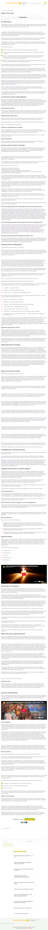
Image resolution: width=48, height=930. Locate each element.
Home (3, 10)
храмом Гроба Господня (40, 419)
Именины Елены (10, 463)
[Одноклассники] (23, 822)
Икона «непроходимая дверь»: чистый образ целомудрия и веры (23, 895)
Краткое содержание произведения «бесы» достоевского (22, 863)
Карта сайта (7, 923)
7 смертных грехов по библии (21, 913)
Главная (2, 923)
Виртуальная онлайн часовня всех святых (23, 889)
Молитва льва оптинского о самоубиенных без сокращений (21, 876)
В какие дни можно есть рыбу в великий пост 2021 (23, 869)
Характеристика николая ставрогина (22, 908)
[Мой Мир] (25, 822)
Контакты (12, 923)
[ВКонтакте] (21, 822)
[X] (26, 822)
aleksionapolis (13, 3)
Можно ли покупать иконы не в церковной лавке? (24, 883)
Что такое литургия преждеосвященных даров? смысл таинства (23, 902)
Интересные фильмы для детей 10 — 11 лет (23, 856)
